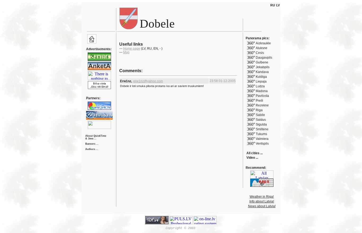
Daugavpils (264, 57)
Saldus (261, 120)
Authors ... (91, 149)
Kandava (262, 72)
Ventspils (262, 143)
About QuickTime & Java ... (95, 137)
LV (278, 5)
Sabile (260, 115)
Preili (259, 100)
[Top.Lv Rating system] (157, 223)
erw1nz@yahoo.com (148, 81)
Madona (262, 91)
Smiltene (262, 129)
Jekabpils (263, 67)
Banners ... (92, 144)
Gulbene (262, 62)
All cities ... (254, 153)
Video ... (252, 157)
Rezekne (262, 105)
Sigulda (261, 124)
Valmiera (262, 139)
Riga (259, 110)
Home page (131, 48)
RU (272, 5)
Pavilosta (262, 96)
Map (126, 52)
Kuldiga (261, 77)
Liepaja (261, 81)
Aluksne (261, 48)
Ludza (260, 86)
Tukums (261, 134)
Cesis (260, 53)
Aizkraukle (263, 43)
